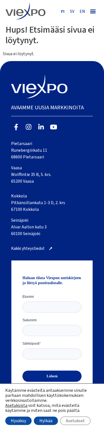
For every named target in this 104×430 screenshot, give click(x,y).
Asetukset (75, 421)
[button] (92, 11)
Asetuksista (16, 405)
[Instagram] (29, 127)
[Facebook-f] (16, 127)
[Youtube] (53, 127)
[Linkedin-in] (41, 127)
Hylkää (45, 421)
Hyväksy (18, 421)
